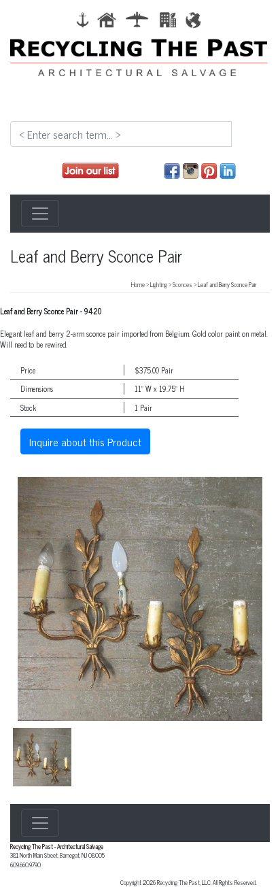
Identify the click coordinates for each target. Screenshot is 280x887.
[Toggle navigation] (40, 213)
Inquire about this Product (85, 441)
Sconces (182, 284)
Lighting (158, 284)
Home (138, 284)
